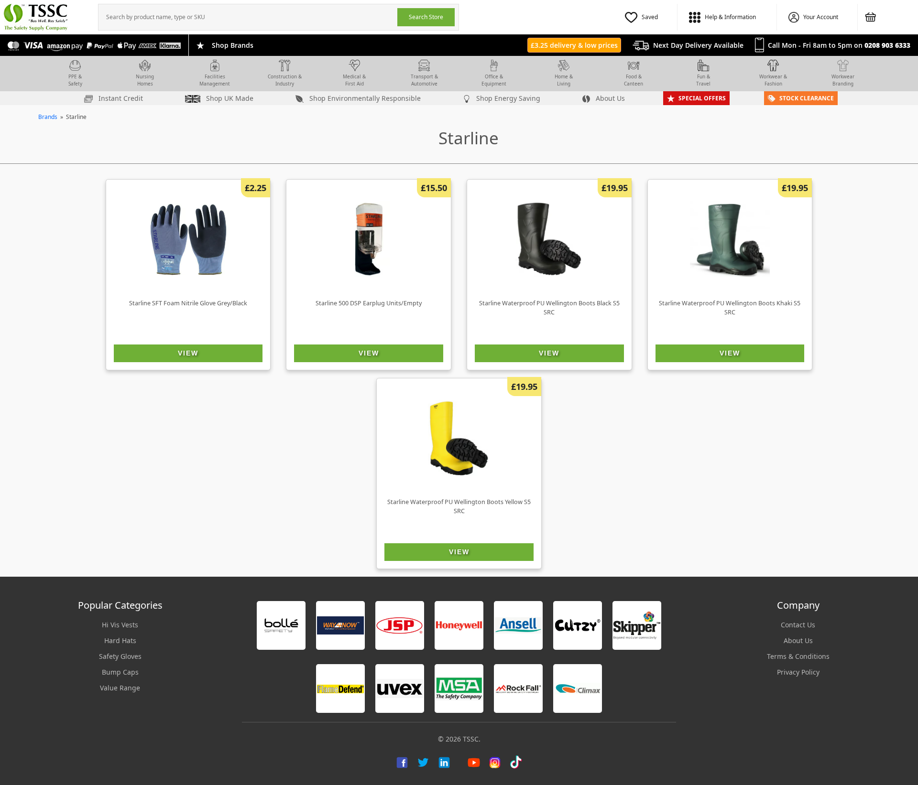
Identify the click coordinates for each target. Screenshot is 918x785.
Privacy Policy (798, 672)
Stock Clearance (806, 98)
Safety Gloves (120, 656)
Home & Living (564, 80)
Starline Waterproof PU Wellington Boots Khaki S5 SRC (729, 307)
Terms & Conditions (798, 656)
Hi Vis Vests (120, 624)
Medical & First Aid (354, 80)
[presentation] (247, 17)
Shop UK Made (228, 98)
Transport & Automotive (424, 80)
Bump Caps (120, 672)
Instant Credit (120, 98)
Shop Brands (232, 45)
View (188, 353)
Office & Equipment (493, 80)
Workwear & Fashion (773, 80)
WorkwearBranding (842, 80)
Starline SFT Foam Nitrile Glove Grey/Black (188, 303)
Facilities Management (214, 80)
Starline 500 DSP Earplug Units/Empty (369, 303)
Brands (47, 117)
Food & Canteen (633, 80)
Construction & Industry (285, 80)
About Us (609, 98)
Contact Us (798, 624)
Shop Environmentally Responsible (364, 98)
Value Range (120, 687)
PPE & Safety (75, 80)
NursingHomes (145, 80)
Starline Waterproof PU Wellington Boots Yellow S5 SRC (459, 506)
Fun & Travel (703, 80)
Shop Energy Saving (507, 98)
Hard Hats (120, 640)
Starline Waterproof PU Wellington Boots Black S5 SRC (549, 307)
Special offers (702, 98)
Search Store (426, 17)
